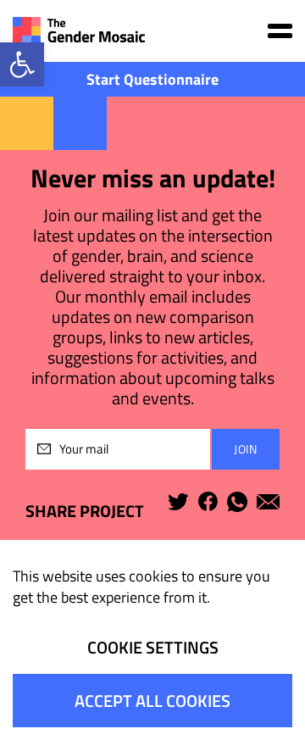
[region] (152, 640)
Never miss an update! (152, 178)
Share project (84, 511)
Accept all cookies (152, 700)
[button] (22, 64)
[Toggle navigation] (280, 31)
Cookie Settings (153, 647)
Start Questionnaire (152, 79)
